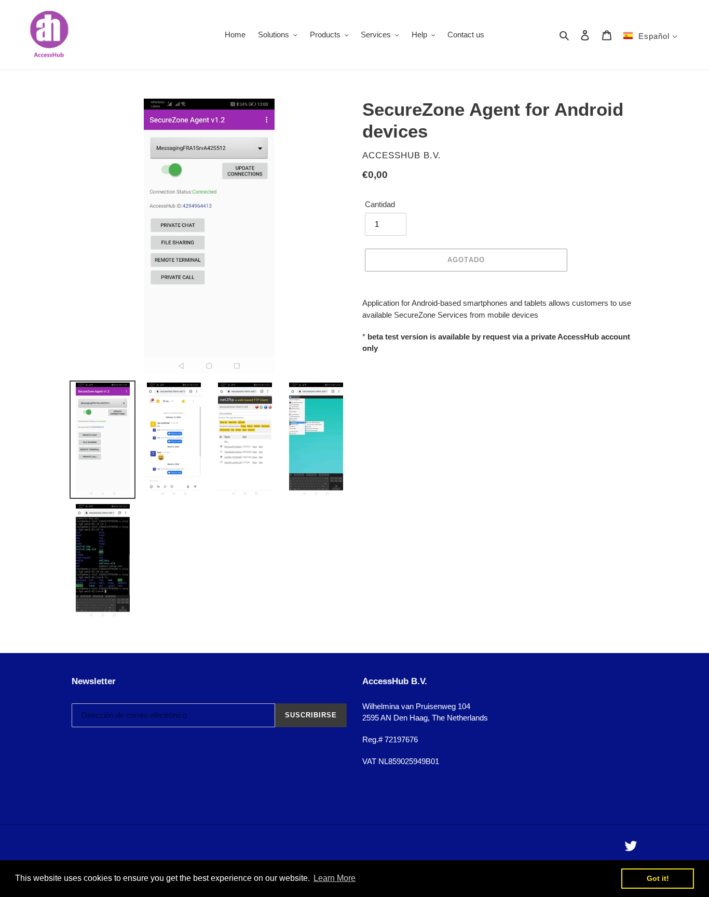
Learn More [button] (334, 878)
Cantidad (380, 204)
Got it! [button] (658, 878)
